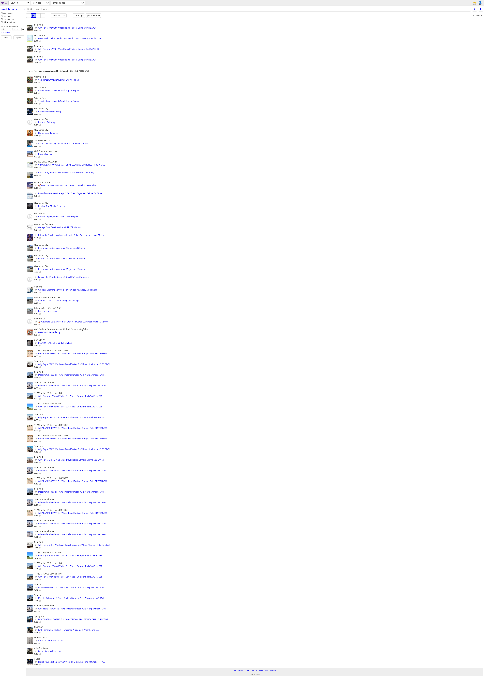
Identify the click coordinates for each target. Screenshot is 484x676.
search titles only (10, 13)
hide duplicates (9, 22)
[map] (43, 15)
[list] (28, 15)
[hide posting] (40, 31)
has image (7, 16)
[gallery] (38, 15)
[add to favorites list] (35, 27)
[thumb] (33, 15)
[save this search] (480, 9)
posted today (8, 19)
